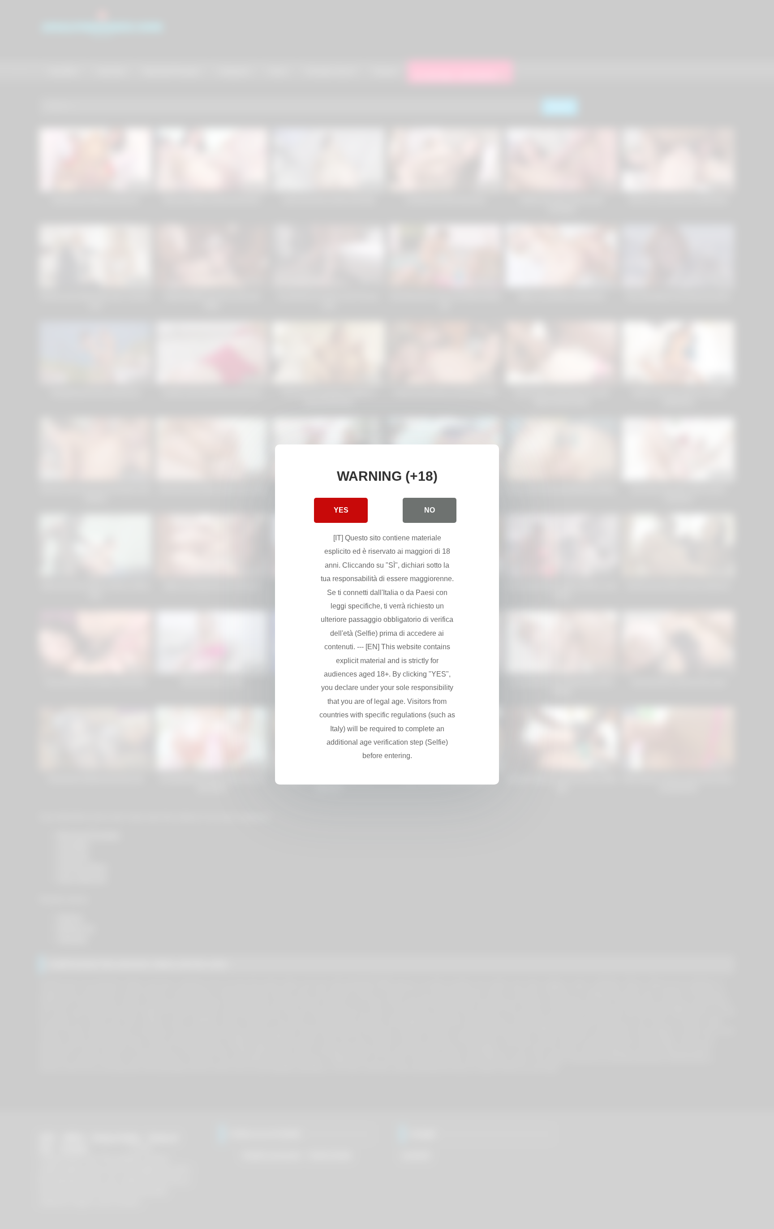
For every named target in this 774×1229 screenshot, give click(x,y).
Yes (341, 510)
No (429, 510)
